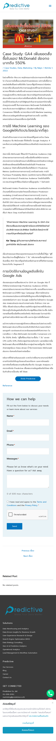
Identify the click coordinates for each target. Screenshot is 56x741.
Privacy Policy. (31, 505)
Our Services (8, 667)
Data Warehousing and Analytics (16, 628)
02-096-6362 (8, 694)
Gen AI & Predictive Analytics (15, 646)
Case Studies (10, 68)
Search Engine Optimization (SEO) (16, 639)
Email (10, 431)
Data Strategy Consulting (12, 642)
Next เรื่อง (28, 556)
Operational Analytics (11, 649)
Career (5, 674)
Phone (11, 445)
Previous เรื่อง (28, 551)
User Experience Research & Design (17, 635)
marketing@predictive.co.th (14, 697)
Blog (4, 670)
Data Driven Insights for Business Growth (19, 632)
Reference (7, 385)
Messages (13, 458)
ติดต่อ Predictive (28, 378)
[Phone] (50, 693)
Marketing (27, 68)
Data (20, 68)
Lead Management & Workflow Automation (20, 653)
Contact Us (7, 677)
